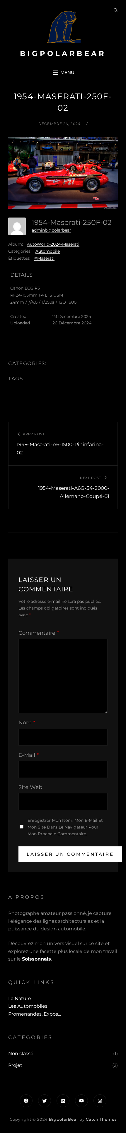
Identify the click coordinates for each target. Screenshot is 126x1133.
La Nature (19, 998)
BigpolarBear (63, 53)
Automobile (47, 251)
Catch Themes (101, 1119)
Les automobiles (27, 1006)
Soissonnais (36, 959)
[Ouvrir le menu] (63, 72)
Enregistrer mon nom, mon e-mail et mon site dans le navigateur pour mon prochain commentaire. (65, 827)
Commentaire (38, 633)
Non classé (20, 1053)
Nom (26, 722)
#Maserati (44, 258)
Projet (15, 1065)
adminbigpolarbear (51, 230)
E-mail (28, 755)
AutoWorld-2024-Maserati (53, 244)
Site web (30, 787)
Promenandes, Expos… (34, 1014)
